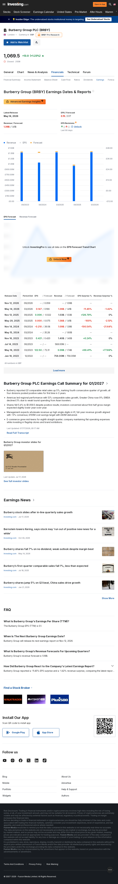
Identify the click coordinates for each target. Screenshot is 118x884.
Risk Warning (52, 864)
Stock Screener (22, 12)
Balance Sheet (50, 80)
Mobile (5, 783)
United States (64, 12)
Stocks (6, 12)
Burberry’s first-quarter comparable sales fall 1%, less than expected (46, 565)
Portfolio (6, 789)
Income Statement (32, 80)
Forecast (112, 80)
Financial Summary (12, 80)
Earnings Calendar (43, 12)
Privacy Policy (35, 864)
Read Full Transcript (18, 432)
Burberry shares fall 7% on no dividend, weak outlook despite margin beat (49, 549)
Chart (20, 72)
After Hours (96, 12)
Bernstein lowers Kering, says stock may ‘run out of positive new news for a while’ (50, 531)
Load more (59, 370)
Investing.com (10, 517)
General (8, 72)
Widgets (6, 795)
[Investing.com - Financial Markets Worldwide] (18, 4)
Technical (73, 72)
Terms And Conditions (14, 864)
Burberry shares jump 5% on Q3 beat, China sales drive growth (42, 582)
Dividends (88, 80)
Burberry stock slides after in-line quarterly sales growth (38, 512)
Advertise (66, 783)
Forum (86, 72)
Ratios (77, 80)
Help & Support (69, 789)
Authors (65, 795)
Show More (108, 598)
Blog (4, 776)
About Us (66, 776)
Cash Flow (66, 80)
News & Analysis (38, 72)
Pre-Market (81, 12)
